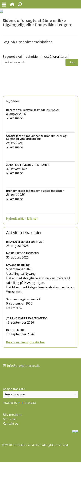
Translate (30, 402)
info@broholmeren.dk (23, 365)
